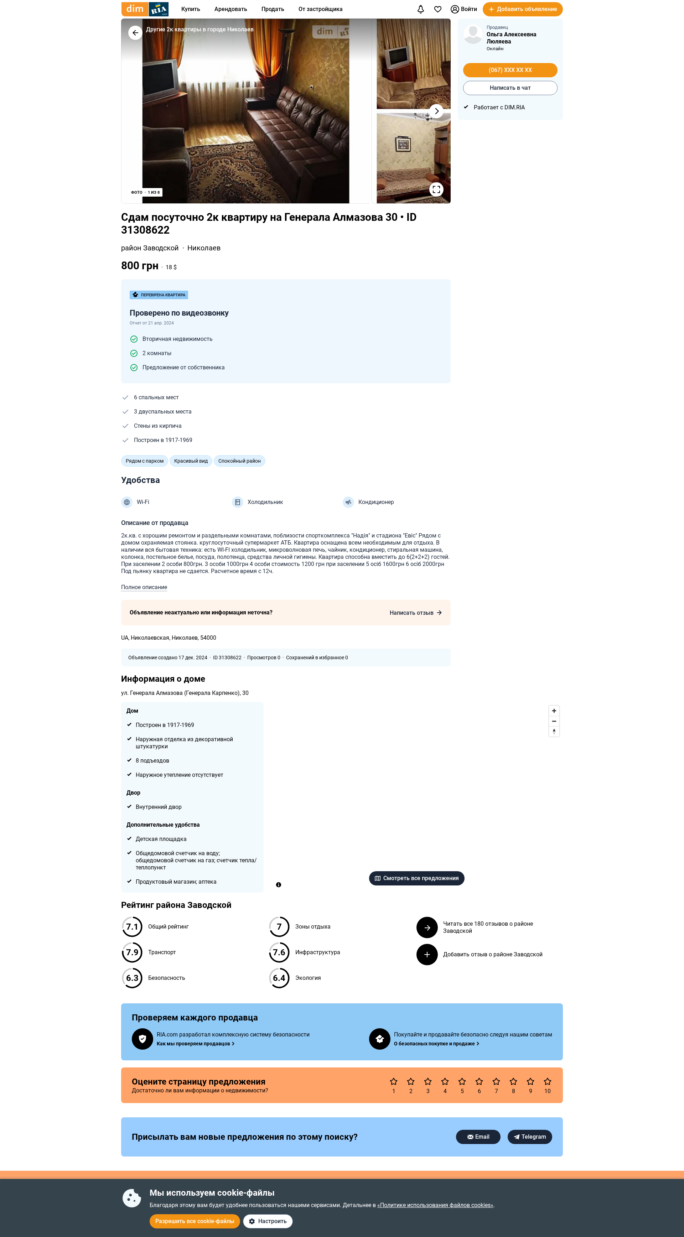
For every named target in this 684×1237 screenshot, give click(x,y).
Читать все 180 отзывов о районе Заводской (488, 927)
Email (482, 1136)
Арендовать (230, 9)
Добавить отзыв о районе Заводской (493, 954)
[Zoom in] (554, 711)
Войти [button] (469, 9)
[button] (523, 9)
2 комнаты (156, 353)
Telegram (534, 1136)
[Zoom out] (554, 721)
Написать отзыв (412, 612)
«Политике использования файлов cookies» (435, 1205)
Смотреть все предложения (421, 878)
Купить (190, 9)
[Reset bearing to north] (554, 731)
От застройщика (321, 9)
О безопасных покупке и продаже (434, 1043)
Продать (272, 9)
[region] (417, 797)
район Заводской (151, 248)
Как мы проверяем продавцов (193, 1043)
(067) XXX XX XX (510, 70)
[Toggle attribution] (278, 884)
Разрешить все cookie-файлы (194, 1221)
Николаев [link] (204, 248)
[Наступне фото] (436, 111)
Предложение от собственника (183, 367)
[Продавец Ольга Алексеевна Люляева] (473, 34)
